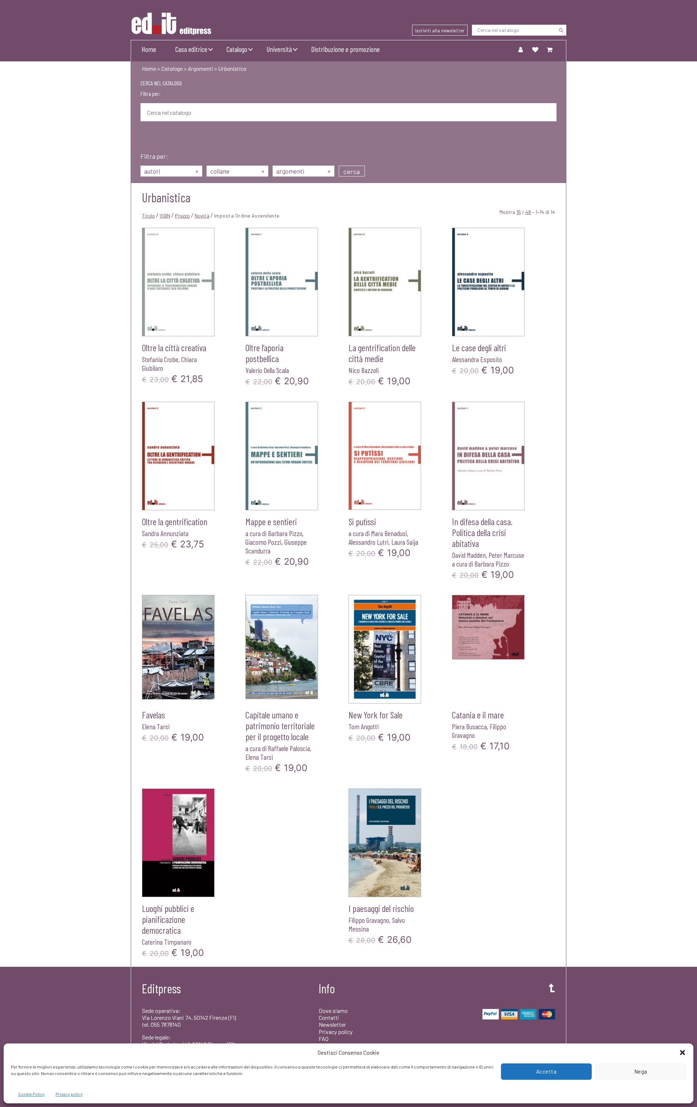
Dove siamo (333, 1010)
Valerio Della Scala (267, 370)
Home (149, 49)
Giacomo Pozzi (263, 542)
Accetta (546, 1071)
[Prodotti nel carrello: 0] (549, 49)
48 (528, 212)
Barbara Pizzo (285, 533)
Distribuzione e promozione (345, 49)
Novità (202, 215)
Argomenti (200, 68)
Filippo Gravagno (368, 920)
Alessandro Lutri (368, 542)
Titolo (148, 215)
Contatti (329, 1017)
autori (171, 171)
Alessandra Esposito (477, 359)
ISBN (165, 215)
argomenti (303, 171)
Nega (640, 1071)
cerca (351, 171)
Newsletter (332, 1024)
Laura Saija (404, 542)
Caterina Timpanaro (166, 941)
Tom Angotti (363, 726)
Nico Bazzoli (363, 370)
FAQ (324, 1038)
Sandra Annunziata (165, 533)
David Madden (469, 555)
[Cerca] (560, 30)
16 (518, 212)
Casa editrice (191, 49)
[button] (682, 1052)
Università (279, 49)
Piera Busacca (469, 726)
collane (237, 171)
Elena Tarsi (156, 726)
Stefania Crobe (160, 359)
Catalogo (237, 49)
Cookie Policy (31, 1093)
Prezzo (182, 215)
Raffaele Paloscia (289, 748)
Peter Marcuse (506, 555)
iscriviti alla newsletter (440, 30)
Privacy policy (69, 1093)
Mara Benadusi (389, 533)
